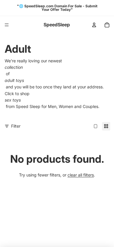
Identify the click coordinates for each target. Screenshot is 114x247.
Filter (15, 126)
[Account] (94, 24)
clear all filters (81, 174)
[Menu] (6, 25)
